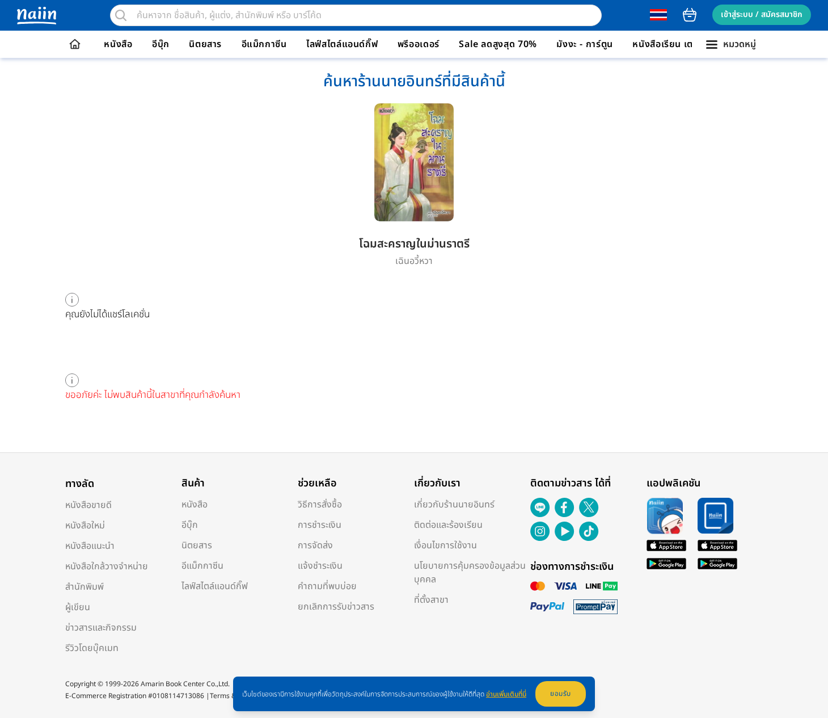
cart (689, 15)
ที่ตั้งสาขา (431, 600)
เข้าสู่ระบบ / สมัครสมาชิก (761, 14)
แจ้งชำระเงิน (320, 566)
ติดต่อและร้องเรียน (448, 525)
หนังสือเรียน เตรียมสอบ (679, 44)
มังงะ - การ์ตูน (584, 44)
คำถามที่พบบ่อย (327, 586)
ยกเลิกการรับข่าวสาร (336, 607)
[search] (121, 15)
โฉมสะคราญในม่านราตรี (414, 244)
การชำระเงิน (319, 525)
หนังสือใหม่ (85, 525)
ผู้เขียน (77, 607)
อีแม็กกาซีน (264, 44)
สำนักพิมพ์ (84, 587)
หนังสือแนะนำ (90, 546)
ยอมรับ (560, 693)
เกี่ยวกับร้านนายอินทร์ (454, 504)
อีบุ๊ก (161, 44)
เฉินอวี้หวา (414, 261)
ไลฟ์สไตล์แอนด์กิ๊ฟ (342, 44)
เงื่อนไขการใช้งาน (445, 545)
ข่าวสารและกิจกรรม (101, 628)
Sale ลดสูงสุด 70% (498, 44)
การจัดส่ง (315, 545)
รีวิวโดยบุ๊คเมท (92, 648)
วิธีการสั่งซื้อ (320, 504)
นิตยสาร (205, 44)
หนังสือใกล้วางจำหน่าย (106, 566)
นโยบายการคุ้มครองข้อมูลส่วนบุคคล (470, 572)
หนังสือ (118, 44)
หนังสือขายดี (88, 505)
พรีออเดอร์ (419, 44)
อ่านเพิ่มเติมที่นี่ (506, 694)
